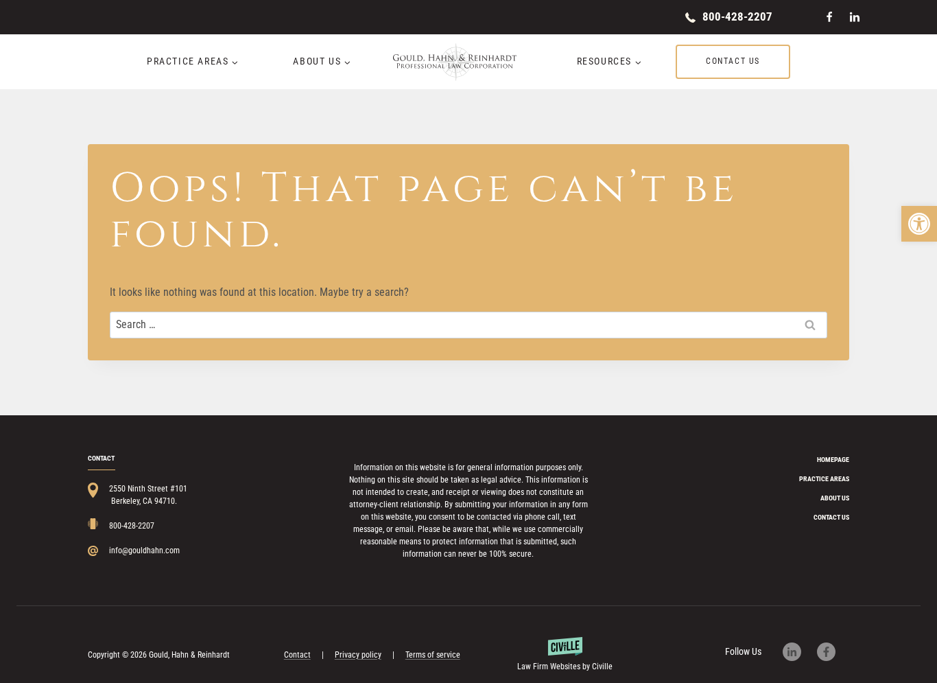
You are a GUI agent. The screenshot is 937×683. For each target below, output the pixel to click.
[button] (919, 224)
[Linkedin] (855, 17)
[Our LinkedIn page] (799, 652)
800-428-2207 (737, 16)
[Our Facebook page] (833, 652)
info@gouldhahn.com (144, 550)
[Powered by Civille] (565, 655)
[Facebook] (829, 17)
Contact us (733, 61)
